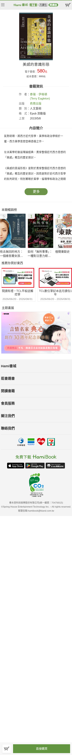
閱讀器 (53, 4)
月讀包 (43, 4)
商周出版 (35, 103)
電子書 (33, 4)
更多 (36, 192)
